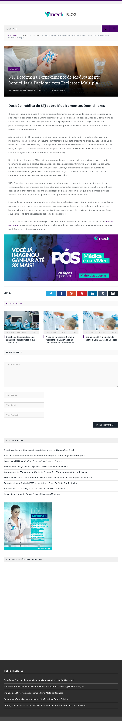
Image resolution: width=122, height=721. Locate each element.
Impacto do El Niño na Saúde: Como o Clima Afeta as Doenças (101, 338)
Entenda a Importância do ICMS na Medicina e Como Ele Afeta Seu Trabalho (40, 483)
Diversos (14, 68)
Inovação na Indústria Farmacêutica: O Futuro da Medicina (32, 494)
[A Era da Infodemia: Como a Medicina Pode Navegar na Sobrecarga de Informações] (61, 322)
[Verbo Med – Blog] (61, 14)
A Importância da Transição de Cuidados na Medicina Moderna (34, 488)
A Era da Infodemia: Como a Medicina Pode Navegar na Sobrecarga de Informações (60, 339)
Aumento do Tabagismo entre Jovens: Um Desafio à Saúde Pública (36, 466)
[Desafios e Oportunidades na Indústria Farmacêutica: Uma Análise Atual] (21, 322)
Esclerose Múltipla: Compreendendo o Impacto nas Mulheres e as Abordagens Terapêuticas (48, 477)
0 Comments (59, 90)
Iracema (15, 90)
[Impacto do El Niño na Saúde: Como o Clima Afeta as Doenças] (100, 322)
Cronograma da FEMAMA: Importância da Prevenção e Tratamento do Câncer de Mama (46, 472)
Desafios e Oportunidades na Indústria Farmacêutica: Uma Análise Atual (20, 339)
